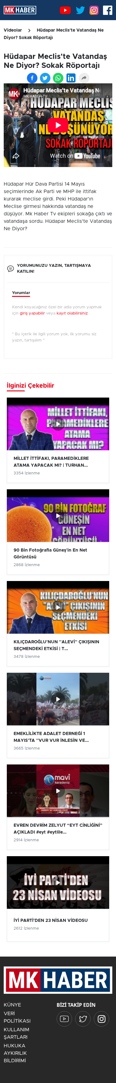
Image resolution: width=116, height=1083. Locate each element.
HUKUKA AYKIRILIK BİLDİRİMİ (15, 1053)
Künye (12, 1004)
